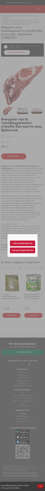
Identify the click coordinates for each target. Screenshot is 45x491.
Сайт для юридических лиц (22, 250)
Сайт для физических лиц (22, 243)
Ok (40, 486)
